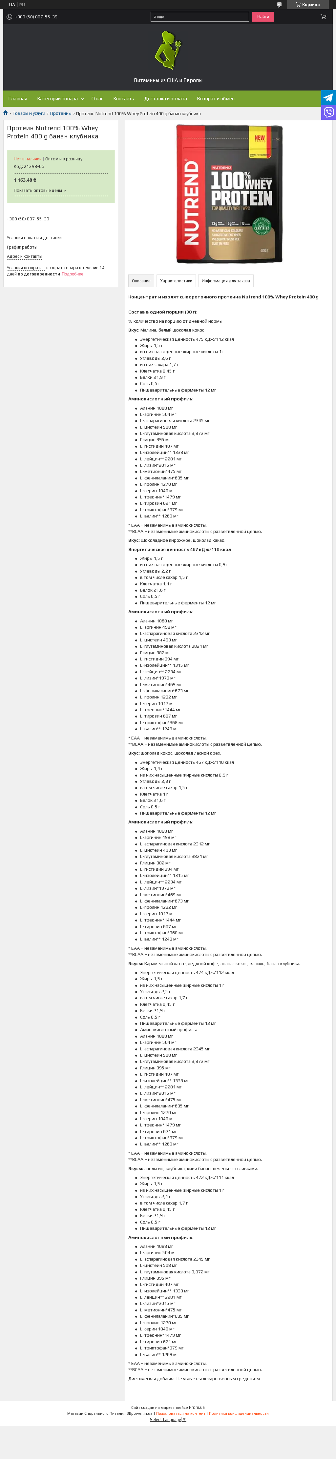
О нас (97, 98)
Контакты (124, 98)
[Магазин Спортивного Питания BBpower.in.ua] (168, 50)
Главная (17, 98)
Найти (263, 16)
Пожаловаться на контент (180, 1413)
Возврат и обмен (216, 98)
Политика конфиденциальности (239, 1413)
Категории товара (57, 98)
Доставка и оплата (165, 98)
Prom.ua (197, 1407)
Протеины (61, 113)
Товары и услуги (28, 113)
